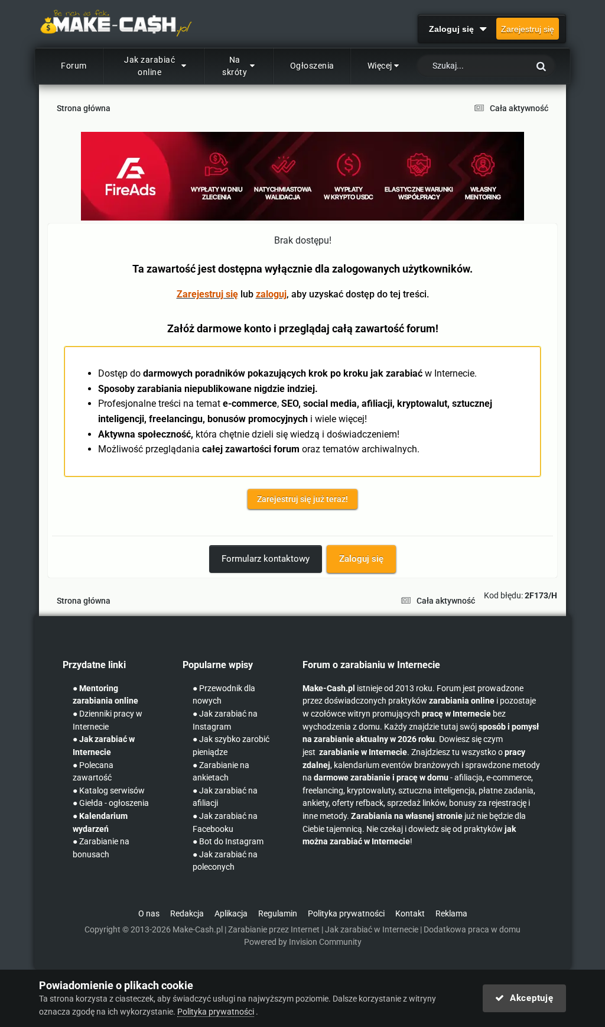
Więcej (379, 65)
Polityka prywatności (346, 914)
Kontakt (410, 914)
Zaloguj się (454, 29)
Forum (74, 65)
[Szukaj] (541, 66)
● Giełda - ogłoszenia (111, 803)
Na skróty (234, 66)
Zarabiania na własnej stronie (407, 816)
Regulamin (277, 914)
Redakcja (187, 914)
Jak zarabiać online (149, 66)
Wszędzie (496, 66)
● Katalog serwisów (109, 791)
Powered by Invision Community (303, 942)
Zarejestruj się (527, 29)
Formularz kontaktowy (266, 558)
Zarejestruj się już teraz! (302, 499)
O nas (149, 914)
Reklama (451, 914)
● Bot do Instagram (228, 842)
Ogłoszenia (312, 65)
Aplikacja (231, 914)
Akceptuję (528, 998)
